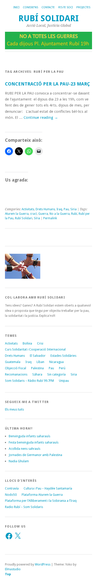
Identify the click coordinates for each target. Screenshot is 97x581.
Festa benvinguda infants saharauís (33, 442)
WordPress (42, 564)
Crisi (40, 343)
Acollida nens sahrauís (24, 448)
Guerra (43, 214)
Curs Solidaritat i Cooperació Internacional (35, 349)
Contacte (48, 7)
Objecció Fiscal (15, 368)
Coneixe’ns (30, 7)
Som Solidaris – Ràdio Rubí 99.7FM (29, 380)
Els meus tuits (14, 409)
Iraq (59, 209)
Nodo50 (11, 494)
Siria (73, 209)
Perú (62, 368)
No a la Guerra (59, 214)
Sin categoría (56, 374)
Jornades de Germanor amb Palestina (35, 455)
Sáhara (37, 374)
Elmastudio (13, 569)
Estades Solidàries (63, 356)
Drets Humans (45, 209)
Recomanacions (16, 374)
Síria (37, 218)
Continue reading (41, 117)
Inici (16, 7)
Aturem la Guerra (17, 214)
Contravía (12, 488)
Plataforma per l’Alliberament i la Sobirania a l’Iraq (41, 500)
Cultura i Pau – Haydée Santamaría (48, 488)
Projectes (83, 7)
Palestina (37, 368)
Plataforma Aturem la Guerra (42, 494)
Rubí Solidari (48, 18)
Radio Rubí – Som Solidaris (24, 507)
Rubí (74, 214)
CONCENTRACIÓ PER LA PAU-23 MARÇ (47, 83)
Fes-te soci (65, 7)
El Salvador (38, 356)
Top (8, 574)
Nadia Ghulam (19, 461)
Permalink (50, 218)
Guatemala (12, 362)
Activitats (28, 209)
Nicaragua (56, 362)
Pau (66, 209)
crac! (33, 214)
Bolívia (27, 343)
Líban (40, 362)
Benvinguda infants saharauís (29, 436)
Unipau (64, 380)
